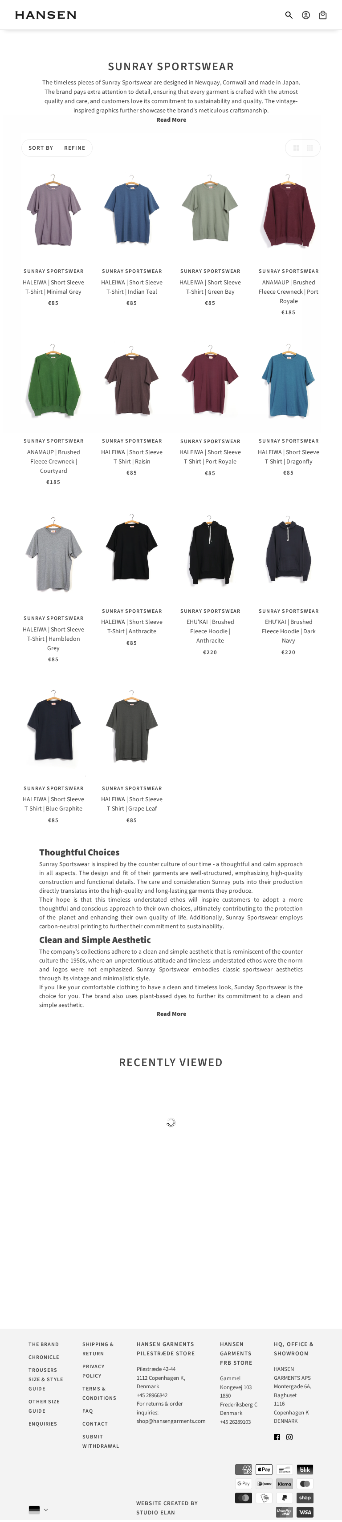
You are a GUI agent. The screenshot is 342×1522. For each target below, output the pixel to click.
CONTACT (95, 1424)
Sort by (40, 148)
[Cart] (323, 15)
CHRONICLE (43, 1357)
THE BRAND (43, 1344)
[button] (294, 148)
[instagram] (289, 1437)
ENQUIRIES (42, 1424)
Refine (75, 148)
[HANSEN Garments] (45, 15)
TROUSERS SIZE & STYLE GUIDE (45, 1379)
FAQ (87, 1411)
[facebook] (277, 1437)
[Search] (289, 15)
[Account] (306, 15)
